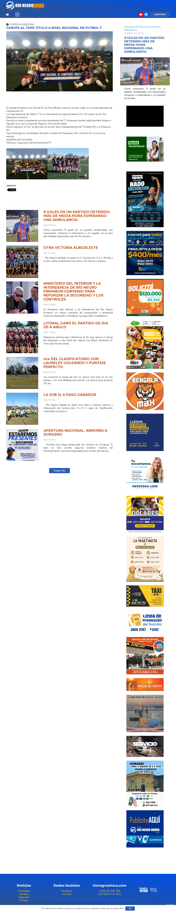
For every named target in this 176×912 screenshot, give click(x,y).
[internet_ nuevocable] (145, 253)
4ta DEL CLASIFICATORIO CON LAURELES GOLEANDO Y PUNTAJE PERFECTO (74, 363)
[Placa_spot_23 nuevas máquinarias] (145, 432)
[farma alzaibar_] (145, 783)
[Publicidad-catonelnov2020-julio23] (145, 746)
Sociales (23, 894)
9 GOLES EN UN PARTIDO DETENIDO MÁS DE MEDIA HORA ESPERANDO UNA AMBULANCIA (76, 216)
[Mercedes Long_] (145, 473)
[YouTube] (140, 14)
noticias (155, 27)
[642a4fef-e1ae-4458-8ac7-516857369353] (145, 297)
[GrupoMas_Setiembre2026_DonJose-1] (145, 344)
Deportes (129, 27)
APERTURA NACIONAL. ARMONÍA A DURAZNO (75, 432)
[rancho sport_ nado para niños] (145, 199)
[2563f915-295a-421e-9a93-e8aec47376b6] (145, 514)
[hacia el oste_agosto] (145, 713)
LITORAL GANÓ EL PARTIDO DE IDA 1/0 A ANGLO (75, 325)
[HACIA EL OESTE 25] (145, 684)
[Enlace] (25, 5)
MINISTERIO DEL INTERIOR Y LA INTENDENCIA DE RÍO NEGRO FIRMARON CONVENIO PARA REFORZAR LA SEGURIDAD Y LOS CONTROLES (73, 291)
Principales (130, 30)
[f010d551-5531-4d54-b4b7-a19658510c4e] (145, 559)
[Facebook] (146, 14)
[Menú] (17, 14)
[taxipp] (145, 595)
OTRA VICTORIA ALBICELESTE (70, 248)
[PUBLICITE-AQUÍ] (145, 829)
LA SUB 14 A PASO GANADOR (69, 395)
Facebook (66, 891)
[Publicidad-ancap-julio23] (145, 655)
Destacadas (143, 27)
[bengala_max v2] (145, 391)
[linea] (145, 621)
